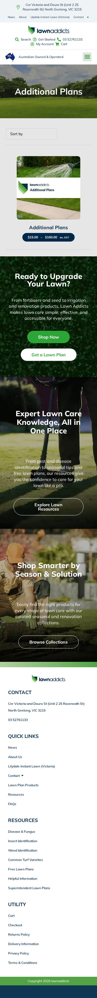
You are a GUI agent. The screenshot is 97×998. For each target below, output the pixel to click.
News (11, 17)
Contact (79, 17)
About (23, 17)
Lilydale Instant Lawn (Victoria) (50, 17)
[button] (87, 56)
